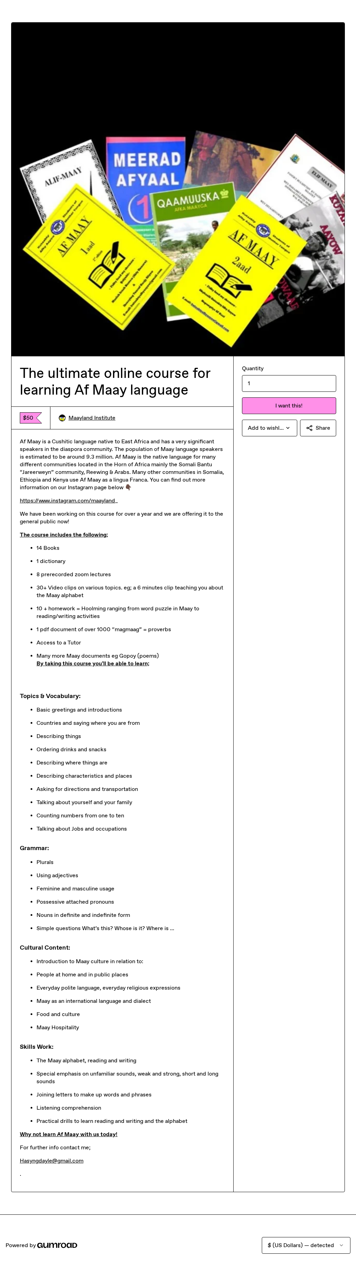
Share (323, 428)
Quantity (253, 368)
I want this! (288, 405)
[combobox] (269, 428)
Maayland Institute (91, 417)
